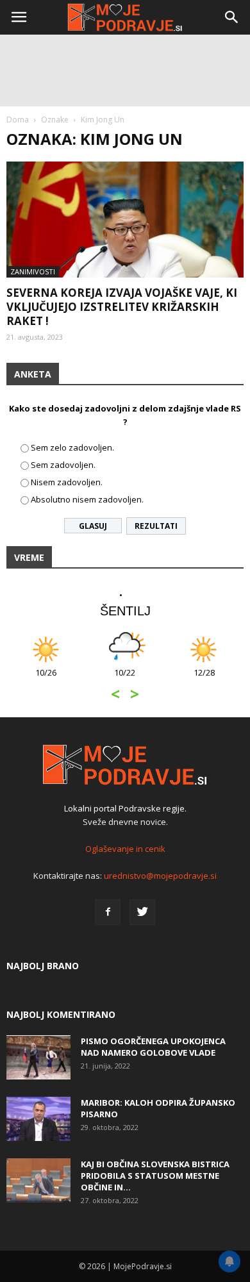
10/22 (124, 679)
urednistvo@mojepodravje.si (160, 875)
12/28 (204, 679)
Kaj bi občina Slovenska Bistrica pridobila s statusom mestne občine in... (155, 1175)
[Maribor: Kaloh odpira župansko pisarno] (38, 1119)
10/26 (45, 679)
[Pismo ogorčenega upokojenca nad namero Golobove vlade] (38, 1057)
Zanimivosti (32, 271)
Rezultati (156, 525)
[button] (232, 17)
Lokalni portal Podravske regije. (125, 808)
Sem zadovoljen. (63, 464)
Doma (17, 119)
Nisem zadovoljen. (67, 482)
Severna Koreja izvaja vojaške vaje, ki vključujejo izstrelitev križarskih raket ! (121, 306)
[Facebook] (108, 912)
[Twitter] (142, 912)
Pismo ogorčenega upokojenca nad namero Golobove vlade (153, 1046)
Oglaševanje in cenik (125, 848)
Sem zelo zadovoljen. (72, 447)
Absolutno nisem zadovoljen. (87, 499)
